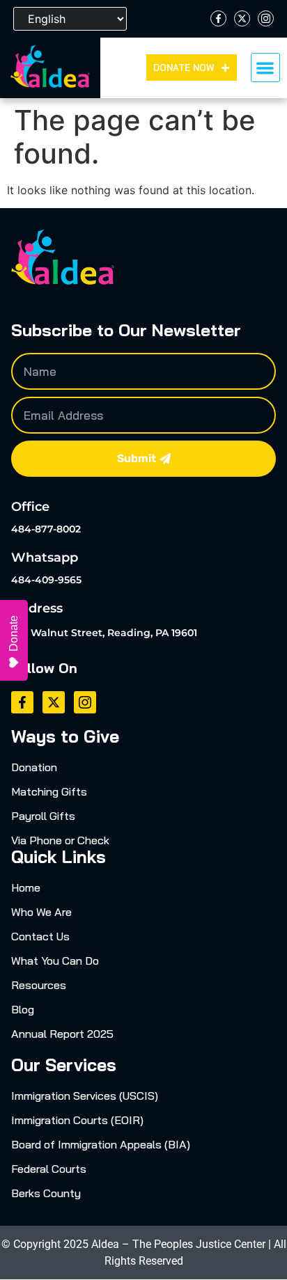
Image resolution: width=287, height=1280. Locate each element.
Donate (14, 633)
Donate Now (183, 67)
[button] (266, 68)
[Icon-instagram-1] (266, 18)
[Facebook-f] (218, 18)
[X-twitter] (242, 18)
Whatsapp (44, 557)
